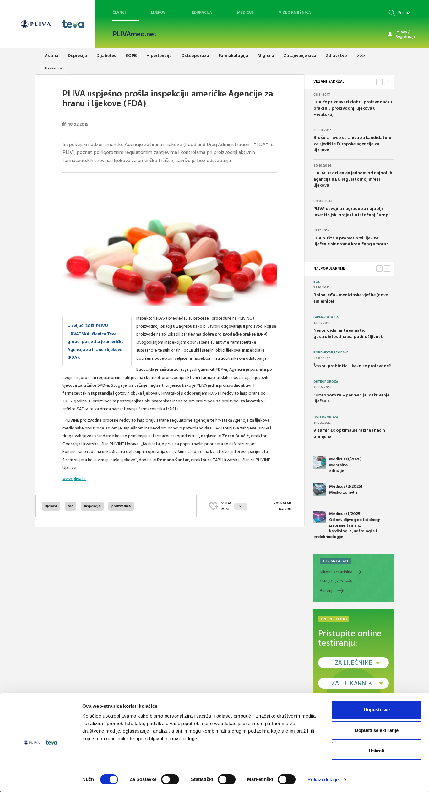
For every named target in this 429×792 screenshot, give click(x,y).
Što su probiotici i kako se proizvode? (352, 366)
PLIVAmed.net (134, 34)
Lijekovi (159, 12)
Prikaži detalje (323, 779)
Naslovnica (53, 68)
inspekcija (92, 506)
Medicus (245, 12)
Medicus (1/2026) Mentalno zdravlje (345, 464)
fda (70, 506)
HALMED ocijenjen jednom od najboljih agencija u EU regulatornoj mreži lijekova (352, 179)
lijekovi (51, 506)
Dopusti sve (377, 709)
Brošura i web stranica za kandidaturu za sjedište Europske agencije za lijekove (352, 143)
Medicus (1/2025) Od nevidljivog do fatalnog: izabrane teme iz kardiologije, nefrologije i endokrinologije (346, 525)
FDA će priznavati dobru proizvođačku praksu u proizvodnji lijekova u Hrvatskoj (352, 108)
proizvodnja (121, 506)
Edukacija (202, 12)
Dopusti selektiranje (377, 730)
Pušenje (327, 590)
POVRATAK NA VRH (282, 506)
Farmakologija (326, 317)
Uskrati (376, 750)
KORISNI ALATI (335, 561)
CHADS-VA (331, 581)
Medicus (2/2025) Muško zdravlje (345, 489)
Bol (316, 282)
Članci (119, 12)
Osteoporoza (325, 382)
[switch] (170, 779)
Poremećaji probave (330, 352)
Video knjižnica (295, 12)
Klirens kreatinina (336, 572)
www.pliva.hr (74, 478)
